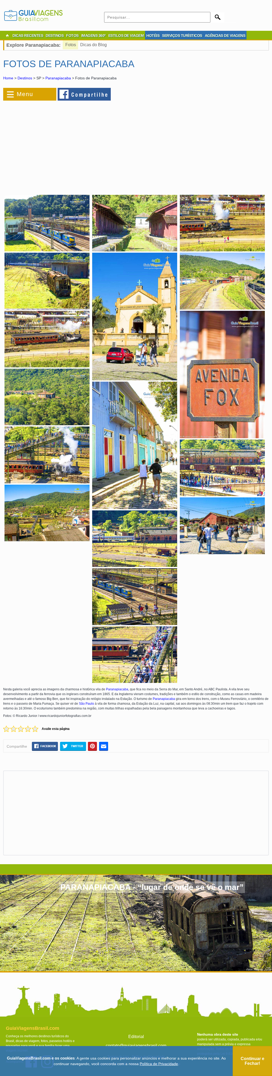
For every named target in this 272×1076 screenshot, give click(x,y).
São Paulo (86, 703)
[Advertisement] (61, 144)
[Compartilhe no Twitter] (73, 746)
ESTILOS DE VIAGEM (126, 35)
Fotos (70, 44)
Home (8, 78)
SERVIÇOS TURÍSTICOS (182, 35)
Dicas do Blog (93, 44)
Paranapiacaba (58, 78)
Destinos (25, 78)
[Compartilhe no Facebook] (84, 94)
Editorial (136, 1036)
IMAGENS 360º (93, 35)
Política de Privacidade (159, 1064)
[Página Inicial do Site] (7, 35)
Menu (25, 94)
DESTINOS (54, 35)
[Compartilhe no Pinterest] (92, 746)
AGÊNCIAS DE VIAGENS (225, 35)
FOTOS (72, 35)
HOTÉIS (152, 35)
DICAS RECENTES (27, 35)
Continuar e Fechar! (252, 1061)
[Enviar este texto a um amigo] (104, 746)
